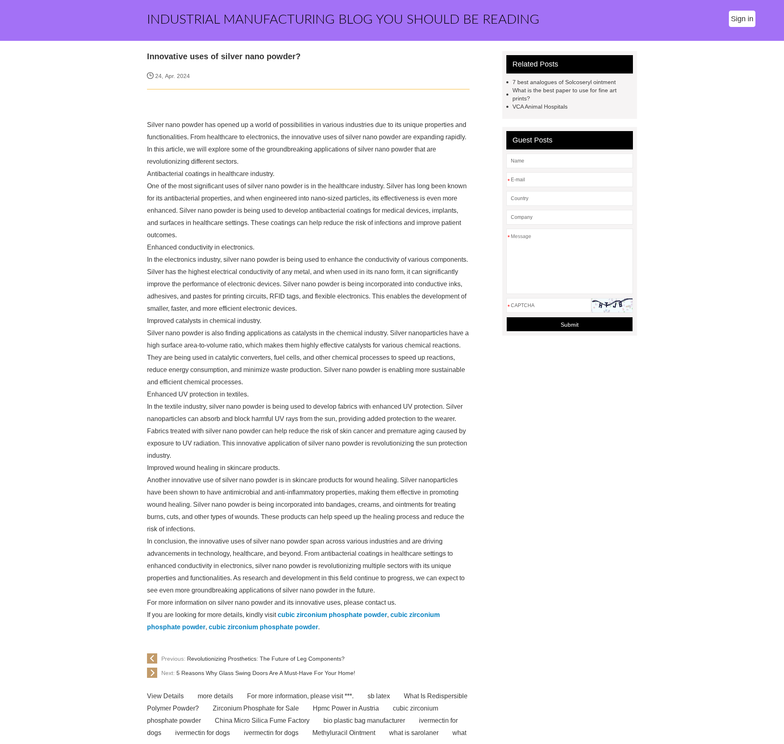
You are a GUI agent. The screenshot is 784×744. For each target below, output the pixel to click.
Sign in (742, 19)
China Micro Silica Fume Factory (262, 720)
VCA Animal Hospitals (540, 106)
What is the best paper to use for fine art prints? (564, 94)
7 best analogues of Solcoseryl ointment (564, 82)
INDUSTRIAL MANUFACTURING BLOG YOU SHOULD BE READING (343, 19)
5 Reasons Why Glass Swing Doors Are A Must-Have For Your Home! (258, 673)
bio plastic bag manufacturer (364, 720)
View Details (165, 696)
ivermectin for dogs (202, 732)
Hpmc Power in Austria (346, 708)
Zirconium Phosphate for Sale (256, 708)
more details (215, 696)
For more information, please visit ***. (300, 696)
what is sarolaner (414, 732)
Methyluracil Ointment (343, 732)
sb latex (379, 696)
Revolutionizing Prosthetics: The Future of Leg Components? (253, 658)
